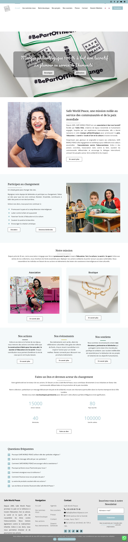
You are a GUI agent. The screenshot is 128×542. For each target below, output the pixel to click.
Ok (55, 539)
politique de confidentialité (108, 525)
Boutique (48, 73)
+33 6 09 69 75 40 (73, 509)
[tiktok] (73, 531)
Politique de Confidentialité (66, 539)
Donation (80, 73)
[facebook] (69, 531)
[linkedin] (81, 531)
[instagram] (65, 531)
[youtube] (77, 531)
